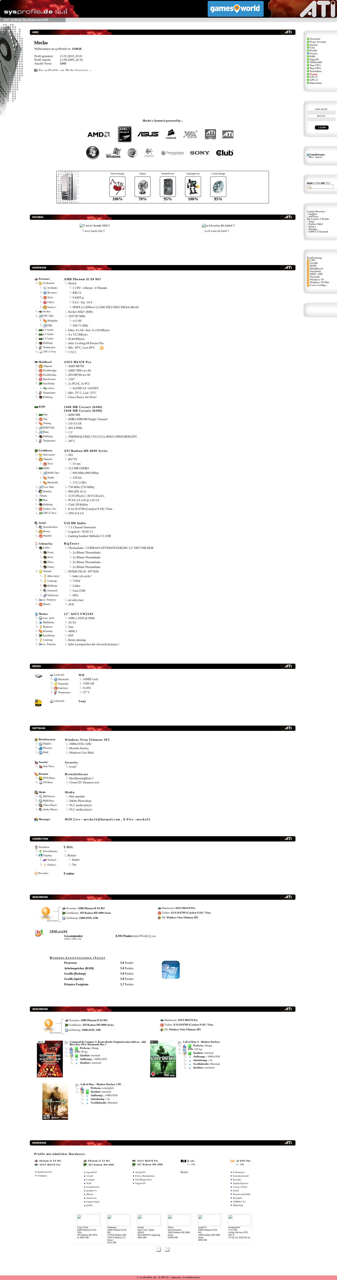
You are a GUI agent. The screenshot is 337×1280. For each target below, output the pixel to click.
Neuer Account (318, 42)
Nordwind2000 (241, 1194)
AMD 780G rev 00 (79, 370)
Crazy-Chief (240, 1187)
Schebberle (92, 1187)
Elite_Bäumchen (145, 1176)
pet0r (89, 1205)
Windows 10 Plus (319, 282)
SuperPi (314, 59)
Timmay (42, 1175)
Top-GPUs (315, 68)
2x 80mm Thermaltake (87, 552)
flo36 (236, 1190)
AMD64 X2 (239, 1201)
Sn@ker (313, 214)
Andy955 (140, 1172)
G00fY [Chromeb (318, 231)
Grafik (314, 263)
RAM (313, 266)
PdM (312, 56)
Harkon (313, 229)
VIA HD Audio (75, 523)
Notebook (315, 271)
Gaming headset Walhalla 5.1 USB (89, 536)
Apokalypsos (240, 1183)
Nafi (88, 1183)
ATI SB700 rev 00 (79, 375)
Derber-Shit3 (316, 224)
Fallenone (239, 1172)
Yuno (311, 221)
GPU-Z (314, 80)
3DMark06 (316, 62)
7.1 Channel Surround (82, 527)
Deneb (72, 283)
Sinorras (91, 1198)
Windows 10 (317, 279)
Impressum (316, 83)
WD (81, 675)
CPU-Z (314, 77)
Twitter (314, 53)
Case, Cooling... (319, 285)
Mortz (89, 1194)
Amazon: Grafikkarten (185, 1277)
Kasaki (237, 1179)
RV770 (72, 459)
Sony (82, 701)
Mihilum (238, 1205)
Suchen (314, 45)
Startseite (315, 39)
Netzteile (315, 277)
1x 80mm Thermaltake (87, 557)
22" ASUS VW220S (78, 614)
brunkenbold (241, 1176)
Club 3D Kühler (78, 504)
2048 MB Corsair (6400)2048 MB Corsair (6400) (83, 408)
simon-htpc (93, 1201)
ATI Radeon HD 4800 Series (86, 451)
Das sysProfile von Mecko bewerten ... (65, 70)
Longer (90, 1179)
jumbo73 (91, 1190)
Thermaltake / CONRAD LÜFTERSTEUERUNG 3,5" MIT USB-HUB (110, 548)
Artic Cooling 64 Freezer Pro (86, 343)
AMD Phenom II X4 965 (82, 279)
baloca (312, 226)
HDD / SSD (316, 274)
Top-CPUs (315, 65)
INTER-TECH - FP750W (83, 571)
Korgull (237, 1198)
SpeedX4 (91, 1172)
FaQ (312, 47)
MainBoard (316, 268)
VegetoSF (140, 1183)
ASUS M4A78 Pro (77, 362)
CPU (312, 260)
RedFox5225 (45, 1172)
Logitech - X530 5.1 (80, 531)
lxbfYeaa (313, 216)
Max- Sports (315, 157)
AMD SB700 (76, 366)
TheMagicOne (143, 1179)
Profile (313, 50)
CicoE (90, 1176)
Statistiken (315, 71)
